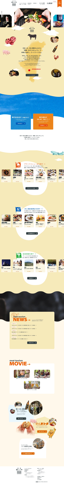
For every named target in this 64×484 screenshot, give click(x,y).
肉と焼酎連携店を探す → (29, 472)
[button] (1, 176)
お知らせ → (39, 478)
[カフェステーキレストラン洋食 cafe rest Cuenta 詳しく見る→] (18, 217)
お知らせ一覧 (31, 342)
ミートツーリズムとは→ (31, 75)
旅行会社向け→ (20, 123)
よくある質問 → (39, 479)
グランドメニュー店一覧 (31, 188)
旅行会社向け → (30, 3)
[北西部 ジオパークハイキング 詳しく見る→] (41, 262)
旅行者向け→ (42, 125)
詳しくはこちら (20, 418)
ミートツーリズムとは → (23, 3)
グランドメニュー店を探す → (30, 475)
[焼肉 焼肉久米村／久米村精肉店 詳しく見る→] (18, 172)
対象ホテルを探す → (28, 473)
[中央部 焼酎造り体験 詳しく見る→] (29, 262)
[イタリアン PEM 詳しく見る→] (41, 217)
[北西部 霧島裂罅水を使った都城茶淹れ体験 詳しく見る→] (52, 262)
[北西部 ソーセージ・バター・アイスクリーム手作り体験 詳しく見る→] (6, 262)
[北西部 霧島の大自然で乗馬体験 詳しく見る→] (18, 262)
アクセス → (29, 4)
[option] (23, 21)
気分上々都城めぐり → (41, 471)
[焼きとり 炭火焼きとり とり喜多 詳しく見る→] (6, 217)
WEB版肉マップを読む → (41, 476)
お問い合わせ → (39, 477)
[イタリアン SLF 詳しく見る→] (6, 172)
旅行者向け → (35, 3)
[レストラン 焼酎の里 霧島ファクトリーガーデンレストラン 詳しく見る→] (41, 172)
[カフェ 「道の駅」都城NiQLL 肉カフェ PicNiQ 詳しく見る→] (29, 217)
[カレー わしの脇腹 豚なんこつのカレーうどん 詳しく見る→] (52, 217)
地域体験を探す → (41, 469)
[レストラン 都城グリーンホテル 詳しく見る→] (52, 172)
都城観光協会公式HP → (41, 472)
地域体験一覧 (31, 278)
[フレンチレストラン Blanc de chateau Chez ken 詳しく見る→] (29, 172)
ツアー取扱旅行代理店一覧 (27, 453)
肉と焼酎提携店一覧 (31, 233)
